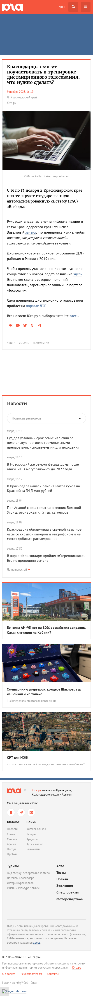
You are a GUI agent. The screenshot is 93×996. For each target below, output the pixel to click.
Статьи (11, 834)
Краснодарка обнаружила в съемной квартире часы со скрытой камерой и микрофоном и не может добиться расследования (44, 534)
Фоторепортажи (70, 899)
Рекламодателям (31, 974)
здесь (77, 274)
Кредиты (32, 839)
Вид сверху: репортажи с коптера (28, 873)
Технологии (41, 342)
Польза (62, 879)
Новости (17, 403)
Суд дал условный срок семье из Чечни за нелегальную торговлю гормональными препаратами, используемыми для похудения (43, 443)
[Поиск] (73, 7)
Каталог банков (36, 829)
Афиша (11, 844)
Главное (13, 822)
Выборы (24, 342)
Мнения (12, 839)
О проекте (8, 974)
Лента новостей (17, 569)
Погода (11, 849)
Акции (11, 342)
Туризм (13, 866)
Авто (60, 866)
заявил (30, 232)
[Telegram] (21, 812)
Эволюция (64, 886)
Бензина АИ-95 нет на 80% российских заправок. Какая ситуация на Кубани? (46, 630)
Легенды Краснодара (20, 878)
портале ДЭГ (35, 305)
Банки (31, 822)
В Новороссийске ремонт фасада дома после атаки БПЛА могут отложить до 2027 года (43, 466)
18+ (62, 7)
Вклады (31, 834)
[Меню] (86, 7)
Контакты (53, 974)
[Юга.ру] (12, 7)
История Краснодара (20, 883)
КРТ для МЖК (17, 757)
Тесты (61, 872)
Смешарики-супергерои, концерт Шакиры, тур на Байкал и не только (44, 691)
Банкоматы (33, 849)
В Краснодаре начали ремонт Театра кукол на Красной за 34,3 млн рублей (43, 488)
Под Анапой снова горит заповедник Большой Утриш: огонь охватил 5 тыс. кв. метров (44, 510)
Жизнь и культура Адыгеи (23, 888)
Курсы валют (34, 844)
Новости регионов (26, 418)
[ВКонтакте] (11, 812)
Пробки (12, 854)
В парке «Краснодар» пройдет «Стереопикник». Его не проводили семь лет (45, 558)
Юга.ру (36, 790)
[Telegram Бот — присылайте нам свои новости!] (31, 812)
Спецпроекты (67, 892)
